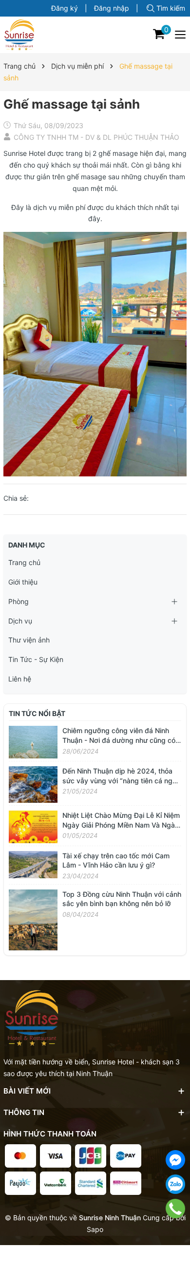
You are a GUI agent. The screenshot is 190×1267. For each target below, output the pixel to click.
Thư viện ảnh (29, 640)
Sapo (95, 1229)
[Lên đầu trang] (175, 1233)
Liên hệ (19, 679)
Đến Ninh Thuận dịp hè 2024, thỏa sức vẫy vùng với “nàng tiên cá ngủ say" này (119, 780)
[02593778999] (175, 1208)
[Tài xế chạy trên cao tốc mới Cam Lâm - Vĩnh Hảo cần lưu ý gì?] (33, 864)
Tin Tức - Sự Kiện (35, 659)
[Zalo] (175, 1184)
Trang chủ (24, 562)
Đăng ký (64, 8)
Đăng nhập (111, 8)
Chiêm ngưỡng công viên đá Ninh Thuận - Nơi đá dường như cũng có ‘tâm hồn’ (118, 740)
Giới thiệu (23, 582)
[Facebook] (175, 1160)
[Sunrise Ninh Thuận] (19, 35)
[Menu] (181, 34)
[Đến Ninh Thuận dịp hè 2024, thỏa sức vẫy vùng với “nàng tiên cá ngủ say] (33, 783)
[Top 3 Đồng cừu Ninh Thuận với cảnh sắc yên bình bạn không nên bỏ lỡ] (33, 919)
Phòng (18, 601)
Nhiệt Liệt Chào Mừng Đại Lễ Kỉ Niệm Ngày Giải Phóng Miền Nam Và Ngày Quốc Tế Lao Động (121, 824)
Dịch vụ (20, 621)
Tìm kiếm (170, 8)
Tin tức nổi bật (37, 713)
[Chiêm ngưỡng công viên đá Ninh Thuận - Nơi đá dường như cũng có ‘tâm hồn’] (33, 742)
